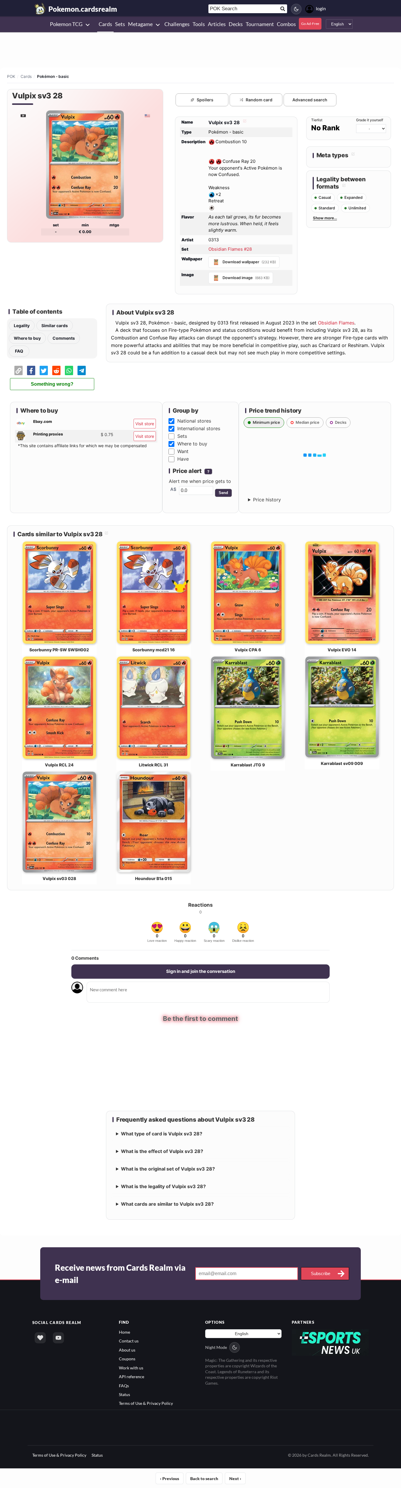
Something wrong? (52, 384)
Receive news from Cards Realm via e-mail (120, 1274)
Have (183, 459)
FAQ (19, 350)
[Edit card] (244, 122)
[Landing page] (40, 9)
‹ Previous (169, 1478)
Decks (340, 422)
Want (182, 451)
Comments (64, 338)
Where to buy (27, 338)
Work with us (131, 1367)
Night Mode (216, 1347)
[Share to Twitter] (44, 370)
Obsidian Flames (336, 323)
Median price (307, 422)
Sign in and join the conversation (200, 971)
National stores (194, 421)
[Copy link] (18, 370)
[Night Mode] (296, 9)
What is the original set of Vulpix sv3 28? (168, 1169)
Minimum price (266, 422)
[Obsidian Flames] (23, 115)
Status (124, 1394)
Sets (182, 436)
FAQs (124, 1385)
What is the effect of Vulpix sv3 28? (162, 1151)
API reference (131, 1376)
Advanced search (309, 99)
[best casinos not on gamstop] (330, 1342)
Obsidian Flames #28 (230, 249)
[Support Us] (40, 1337)
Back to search (204, 1478)
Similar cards (54, 325)
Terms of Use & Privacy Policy (146, 1403)
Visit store (144, 423)
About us (127, 1349)
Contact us (129, 1340)
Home (124, 1332)
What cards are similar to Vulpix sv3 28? (167, 1204)
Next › (235, 1478)
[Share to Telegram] (81, 370)
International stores (198, 428)
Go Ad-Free (310, 23)
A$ (173, 489)
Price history (267, 500)
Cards (26, 76)
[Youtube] (58, 1337)
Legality (22, 325)
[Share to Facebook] (31, 370)
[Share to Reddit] (56, 370)
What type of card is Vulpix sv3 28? (161, 1134)
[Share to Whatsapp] (69, 370)
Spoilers (205, 99)
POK (11, 76)
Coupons (127, 1358)
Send (223, 493)
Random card (259, 99)
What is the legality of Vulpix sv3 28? (163, 1186)
